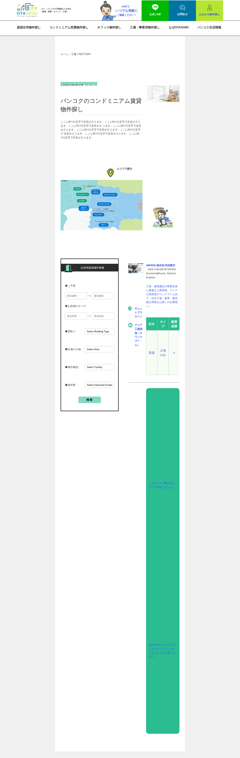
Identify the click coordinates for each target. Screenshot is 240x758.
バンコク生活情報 (209, 27)
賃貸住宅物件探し (29, 27)
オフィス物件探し (109, 27)
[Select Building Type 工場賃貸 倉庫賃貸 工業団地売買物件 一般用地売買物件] (99, 331)
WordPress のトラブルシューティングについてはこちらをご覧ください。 (162, 650)
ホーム (64, 54)
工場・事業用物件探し (145, 27)
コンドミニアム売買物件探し (69, 27)
